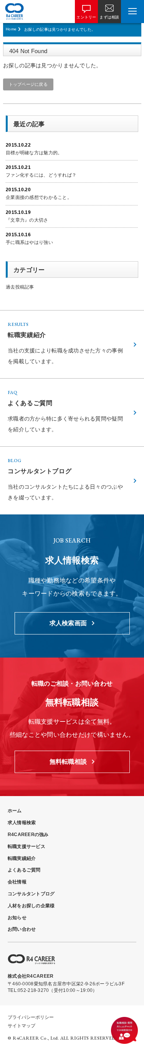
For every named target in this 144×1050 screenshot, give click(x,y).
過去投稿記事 (20, 287)
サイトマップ (21, 1025)
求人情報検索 (22, 822)
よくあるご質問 (24, 870)
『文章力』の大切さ (27, 220)
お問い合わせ (22, 929)
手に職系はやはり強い (29, 242)
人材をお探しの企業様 (31, 905)
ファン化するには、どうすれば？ (41, 175)
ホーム (15, 810)
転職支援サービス (26, 846)
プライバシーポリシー (31, 1017)
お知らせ (17, 917)
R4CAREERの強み (28, 834)
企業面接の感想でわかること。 (39, 197)
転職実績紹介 (22, 858)
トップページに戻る (28, 84)
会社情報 (17, 882)
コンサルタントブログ (31, 893)
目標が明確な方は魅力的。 (34, 152)
